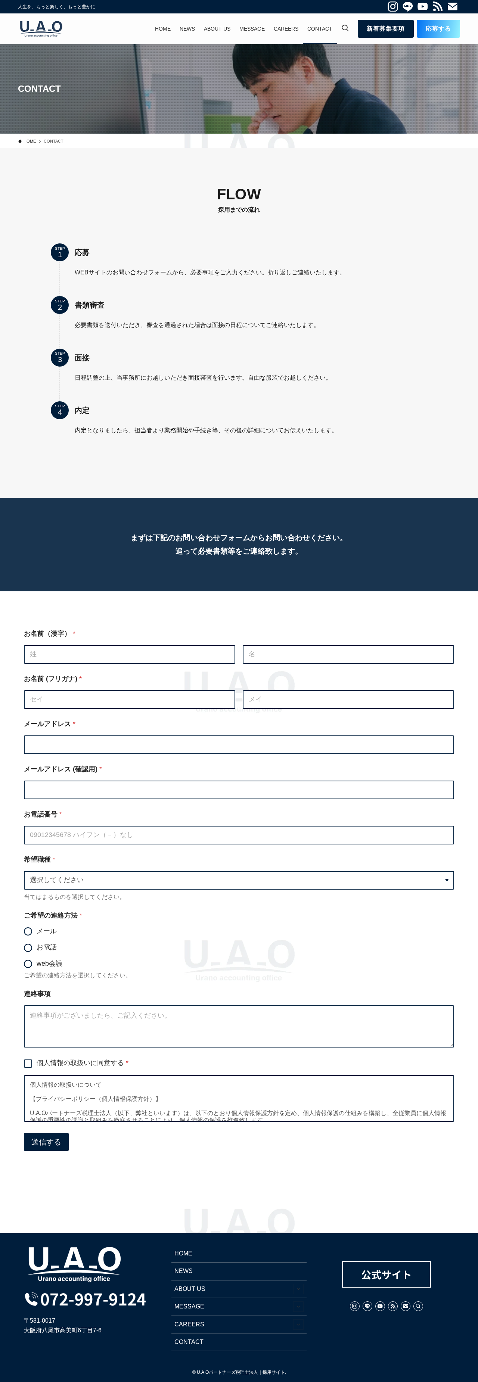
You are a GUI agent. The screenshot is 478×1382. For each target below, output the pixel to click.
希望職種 (39, 859)
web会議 (49, 963)
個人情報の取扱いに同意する (82, 1063)
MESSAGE (189, 1306)
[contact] (452, 6)
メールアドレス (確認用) (63, 769)
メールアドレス (49, 724)
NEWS (183, 1271)
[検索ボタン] (345, 28)
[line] (407, 6)
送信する (46, 1142)
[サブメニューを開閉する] (298, 1289)
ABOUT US (189, 1289)
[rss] (437, 6)
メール (47, 931)
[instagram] (392, 6)
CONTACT (189, 1342)
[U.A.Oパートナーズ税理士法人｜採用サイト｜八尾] (40, 28)
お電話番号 (43, 814)
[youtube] (422, 6)
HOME (183, 1253)
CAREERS (189, 1324)
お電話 (47, 947)
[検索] (418, 1306)
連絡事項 (37, 993)
